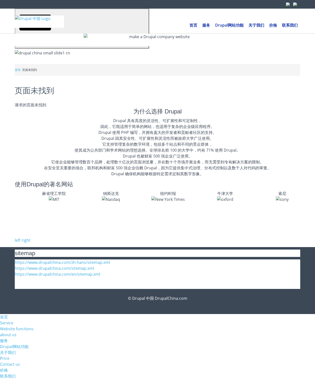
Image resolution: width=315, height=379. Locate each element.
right (26, 240)
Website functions (16, 329)
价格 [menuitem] (273, 25)
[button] (82, 28)
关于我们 (8, 352)
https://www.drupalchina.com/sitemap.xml (54, 268)
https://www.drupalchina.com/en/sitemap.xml (57, 274)
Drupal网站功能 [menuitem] (229, 25)
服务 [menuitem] (206, 25)
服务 (4, 340)
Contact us (10, 364)
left (18, 240)
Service (6, 323)
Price (4, 358)
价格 (4, 370)
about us (8, 334)
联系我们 (8, 376)
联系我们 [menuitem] (290, 25)
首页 (18, 70)
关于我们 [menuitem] (256, 25)
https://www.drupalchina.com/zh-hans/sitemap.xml (62, 262)
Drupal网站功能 (14, 346)
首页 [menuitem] (193, 25)
